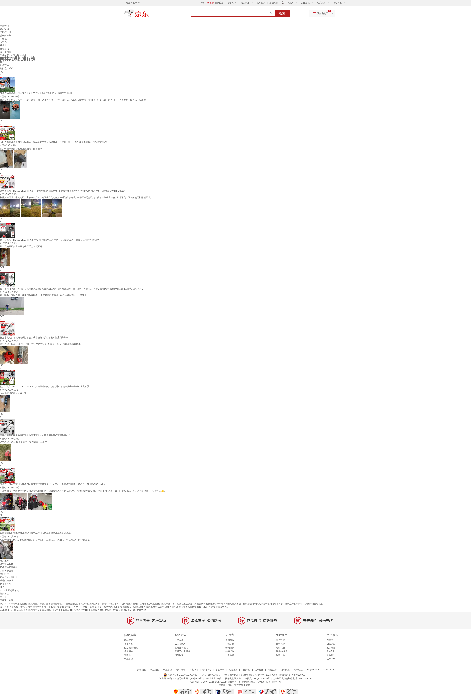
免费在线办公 (222, 607)
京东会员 (261, 2)
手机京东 (289, 2)
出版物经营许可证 (213, 678)
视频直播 (117, 607)
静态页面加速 (35, 610)
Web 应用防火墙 (8, 610)
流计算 (135, 607)
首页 (12, 55)
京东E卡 (331, 651)
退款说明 (280, 647)
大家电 (127, 655)
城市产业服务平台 (60, 610)
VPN (85, 610)
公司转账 (229, 655)
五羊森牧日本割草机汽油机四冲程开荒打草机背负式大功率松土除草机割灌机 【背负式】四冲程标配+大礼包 (53, 484)
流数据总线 (105, 610)
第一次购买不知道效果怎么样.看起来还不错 (21, 246)
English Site (313, 669)
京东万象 (4, 607)
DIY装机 (331, 644)
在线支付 (229, 644)
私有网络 (152, 607)
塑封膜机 (4, 593)
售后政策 (280, 640)
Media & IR (328, 669)
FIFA (2, 587)
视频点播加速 (171, 607)
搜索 (282, 13)
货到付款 (229, 640)
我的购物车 (322, 13)
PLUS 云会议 (76, 610)
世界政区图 (5, 584)
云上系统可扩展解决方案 (58, 607)
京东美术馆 (5, 52)
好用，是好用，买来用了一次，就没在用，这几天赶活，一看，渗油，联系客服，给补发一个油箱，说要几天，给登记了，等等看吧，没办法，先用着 (73, 100)
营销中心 (206, 669)
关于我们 (141, 669)
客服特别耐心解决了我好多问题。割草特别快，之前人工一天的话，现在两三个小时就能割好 (45, 539)
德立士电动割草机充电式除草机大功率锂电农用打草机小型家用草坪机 (34, 337)
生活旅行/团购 (131, 647)
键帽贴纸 (4, 48)
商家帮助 (193, 669)
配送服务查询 (181, 647)
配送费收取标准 (182, 651)
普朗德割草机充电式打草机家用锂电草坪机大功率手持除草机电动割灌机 (35, 533)
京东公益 (298, 669)
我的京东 (245, 2)
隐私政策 (285, 669)
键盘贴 (3, 45)
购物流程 (128, 640)
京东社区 (259, 669)
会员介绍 (128, 644)
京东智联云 (94, 610)
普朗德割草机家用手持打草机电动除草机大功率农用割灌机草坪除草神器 (35, 435)
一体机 (3, 38)
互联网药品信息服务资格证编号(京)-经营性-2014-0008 (250, 675)
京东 (149, 14)
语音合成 (13, 607)
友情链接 (233, 669)
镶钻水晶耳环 (6, 564)
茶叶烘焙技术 (6, 580)
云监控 (161, 607)
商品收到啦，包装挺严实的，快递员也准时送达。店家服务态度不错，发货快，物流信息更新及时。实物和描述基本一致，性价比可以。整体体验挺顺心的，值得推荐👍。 (83, 491)
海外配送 (179, 655)
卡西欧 (74, 607)
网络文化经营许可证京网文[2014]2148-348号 (247, 678)
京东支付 (238, 685)
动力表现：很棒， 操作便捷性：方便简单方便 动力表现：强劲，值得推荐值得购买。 (41, 344)
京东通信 (331, 655)
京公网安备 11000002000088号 (183, 675)
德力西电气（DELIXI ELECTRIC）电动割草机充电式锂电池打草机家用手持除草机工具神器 (44, 386)
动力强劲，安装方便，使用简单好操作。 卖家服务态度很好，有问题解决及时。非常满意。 (44, 295)
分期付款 (229, 647)
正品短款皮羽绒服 (9, 577)
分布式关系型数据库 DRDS (192, 607)
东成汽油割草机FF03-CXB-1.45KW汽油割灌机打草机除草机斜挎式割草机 (36, 93)
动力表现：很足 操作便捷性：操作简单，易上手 (23, 442)
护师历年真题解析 (9, 567)
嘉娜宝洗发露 (6, 600)
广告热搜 (210, 607)
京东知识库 (5, 29)
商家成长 (127, 607)
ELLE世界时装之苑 (9, 590)
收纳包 (3, 42)
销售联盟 (246, 669)
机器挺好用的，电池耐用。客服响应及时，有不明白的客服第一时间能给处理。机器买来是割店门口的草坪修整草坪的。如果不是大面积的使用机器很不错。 (76, 197)
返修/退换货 (282, 651)
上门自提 (179, 640)
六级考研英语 (6, 570)
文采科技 (4, 574)
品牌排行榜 (5, 32)
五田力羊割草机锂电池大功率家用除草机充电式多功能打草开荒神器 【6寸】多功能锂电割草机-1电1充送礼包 (53, 142)
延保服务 (331, 647)
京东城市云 (22, 610)
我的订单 (232, 2)
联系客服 (128, 658)
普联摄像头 (5, 35)
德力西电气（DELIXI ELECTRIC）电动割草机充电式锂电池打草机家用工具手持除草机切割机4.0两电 (49, 240)
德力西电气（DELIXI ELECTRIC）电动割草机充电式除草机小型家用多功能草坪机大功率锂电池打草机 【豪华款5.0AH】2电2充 (62, 191)
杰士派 (3, 597)
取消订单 (280, 655)
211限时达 (180, 644)
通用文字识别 (39, 607)
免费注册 (219, 2)
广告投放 (82, 607)
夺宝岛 (330, 640)
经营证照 (276, 682)
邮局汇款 (229, 651)
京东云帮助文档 (105, 607)
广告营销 (92, 607)
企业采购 (273, 2)
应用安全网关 (25, 607)
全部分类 (4, 25)
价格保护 (280, 644)
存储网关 (46, 610)
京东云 (249, 685)
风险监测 (272, 669)
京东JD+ (331, 658)
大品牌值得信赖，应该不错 (13, 393)
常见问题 (128, 651)
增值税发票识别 (119, 610)
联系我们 (154, 669)
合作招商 (180, 669)
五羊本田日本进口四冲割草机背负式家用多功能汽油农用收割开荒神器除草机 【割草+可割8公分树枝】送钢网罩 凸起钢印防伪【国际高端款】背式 (71, 288)
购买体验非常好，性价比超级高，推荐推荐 (21, 148)
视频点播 (143, 607)
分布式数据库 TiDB (137, 610)
